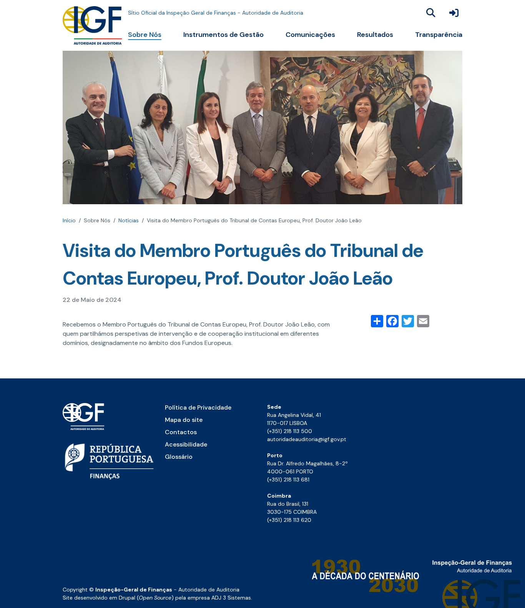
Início (69, 220)
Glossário (179, 457)
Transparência (438, 34)
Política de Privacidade (198, 407)
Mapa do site (184, 420)
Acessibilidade (186, 444)
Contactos (181, 432)
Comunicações (310, 34)
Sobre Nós (144, 34)
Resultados (375, 34)
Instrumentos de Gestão (223, 34)
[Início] (92, 25)
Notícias (128, 220)
